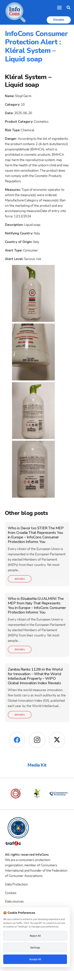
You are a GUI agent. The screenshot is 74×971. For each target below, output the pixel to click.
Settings (35, 947)
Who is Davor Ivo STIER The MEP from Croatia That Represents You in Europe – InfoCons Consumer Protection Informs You (36, 535)
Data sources (14, 901)
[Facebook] (17, 740)
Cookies (10, 893)
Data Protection (16, 884)
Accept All (35, 959)
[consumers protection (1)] (50, 793)
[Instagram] (37, 740)
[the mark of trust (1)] (28, 793)
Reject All (35, 935)
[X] (57, 740)
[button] (59, 7)
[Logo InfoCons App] (15, 12)
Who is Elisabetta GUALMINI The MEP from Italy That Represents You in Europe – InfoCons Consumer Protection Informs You (37, 605)
